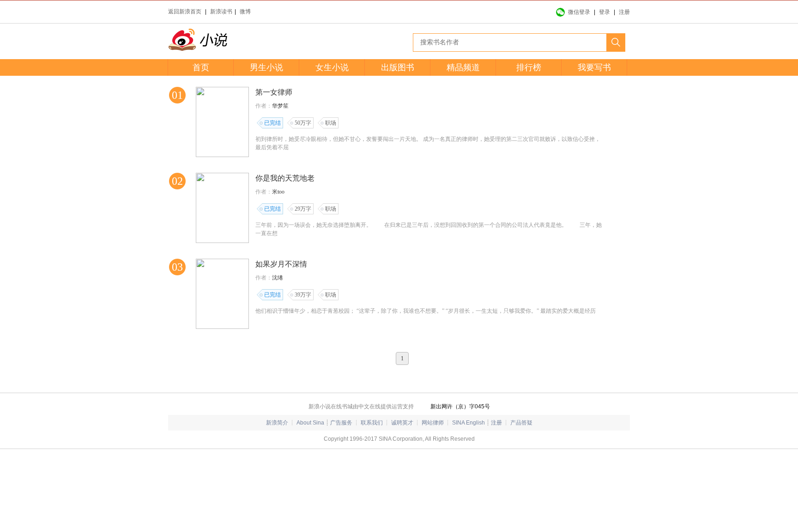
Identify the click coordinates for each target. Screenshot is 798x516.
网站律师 (433, 422)
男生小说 (266, 67)
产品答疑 (521, 422)
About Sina (310, 422)
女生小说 (332, 67)
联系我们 (372, 422)
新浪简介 (277, 422)
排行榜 (528, 67)
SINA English (468, 422)
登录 (604, 12)
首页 (201, 67)
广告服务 (341, 422)
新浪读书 (221, 11)
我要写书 (594, 67)
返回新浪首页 (184, 11)
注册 (624, 12)
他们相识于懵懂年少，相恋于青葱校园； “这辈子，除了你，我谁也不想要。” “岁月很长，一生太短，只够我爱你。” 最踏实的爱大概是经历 (425, 311)
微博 (245, 11)
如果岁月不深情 (281, 264)
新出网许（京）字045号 (460, 406)
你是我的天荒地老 (284, 178)
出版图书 (397, 67)
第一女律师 (273, 92)
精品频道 (463, 67)
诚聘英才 (402, 422)
